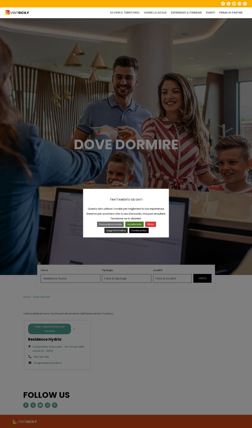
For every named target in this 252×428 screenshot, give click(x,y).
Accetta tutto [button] (134, 224)
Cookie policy (139, 230)
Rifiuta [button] (150, 224)
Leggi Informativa (116, 230)
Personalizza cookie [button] (110, 224)
